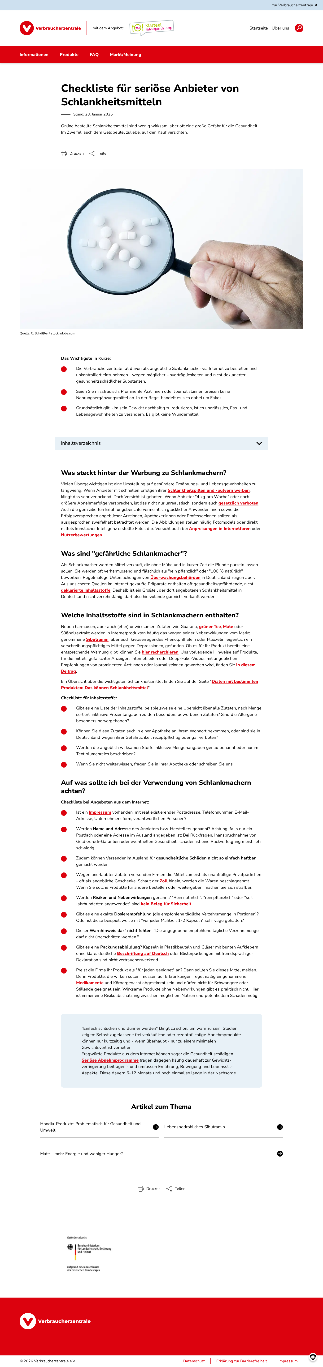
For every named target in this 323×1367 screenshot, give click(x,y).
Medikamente (90, 983)
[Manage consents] (313, 1357)
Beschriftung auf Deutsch (143, 953)
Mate (228, 626)
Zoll (164, 881)
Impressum (100, 812)
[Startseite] (53, 28)
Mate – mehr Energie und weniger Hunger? (81, 1154)
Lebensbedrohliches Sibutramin (194, 1127)
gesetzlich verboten (238, 503)
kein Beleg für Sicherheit (166, 904)
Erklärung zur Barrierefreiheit (241, 1361)
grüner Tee (210, 626)
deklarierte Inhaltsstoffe (85, 590)
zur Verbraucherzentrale (292, 5)
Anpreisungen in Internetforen (220, 528)
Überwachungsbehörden (175, 577)
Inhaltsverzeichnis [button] (81, 443)
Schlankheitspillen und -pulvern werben (209, 490)
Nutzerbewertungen (81, 535)
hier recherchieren (160, 652)
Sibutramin (97, 639)
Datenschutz (194, 1361)
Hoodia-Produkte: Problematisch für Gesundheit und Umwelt (90, 1127)
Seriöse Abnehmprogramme (110, 1060)
